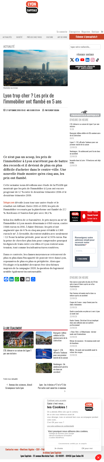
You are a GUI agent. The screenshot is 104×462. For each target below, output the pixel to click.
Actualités (7, 37)
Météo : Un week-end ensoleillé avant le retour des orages (83, 351)
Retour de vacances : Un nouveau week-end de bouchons (85, 342)
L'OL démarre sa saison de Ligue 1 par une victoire (17, 352)
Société (19, 37)
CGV (38, 449)
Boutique (95, 31)
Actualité (15, 379)
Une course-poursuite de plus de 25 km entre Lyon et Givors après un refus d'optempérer (84, 284)
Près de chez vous (34, 37)
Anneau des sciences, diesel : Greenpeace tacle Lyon (19, 386)
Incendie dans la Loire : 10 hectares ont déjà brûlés (85, 161)
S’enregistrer (74, 31)
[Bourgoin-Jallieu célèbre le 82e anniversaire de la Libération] (44, 343)
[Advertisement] (35, 134)
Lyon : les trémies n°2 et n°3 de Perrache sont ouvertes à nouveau (52, 386)
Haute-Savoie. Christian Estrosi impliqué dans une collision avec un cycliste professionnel (84, 322)
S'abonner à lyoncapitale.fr (87, 36)
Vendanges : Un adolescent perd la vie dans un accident (85, 152)
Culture (49, 37)
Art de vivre (62, 37)
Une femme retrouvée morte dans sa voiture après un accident (83, 294)
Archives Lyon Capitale (52, 452)
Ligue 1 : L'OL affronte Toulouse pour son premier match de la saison (84, 143)
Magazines (86, 31)
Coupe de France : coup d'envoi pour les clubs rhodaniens (83, 303)
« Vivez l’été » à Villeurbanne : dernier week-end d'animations (83, 333)
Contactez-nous (11, 449)
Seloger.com (8, 202)
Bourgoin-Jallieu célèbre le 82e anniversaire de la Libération (85, 134)
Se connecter (62, 31)
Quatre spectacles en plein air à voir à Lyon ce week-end (85, 312)
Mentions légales (27, 449)
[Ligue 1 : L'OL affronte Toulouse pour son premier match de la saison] (44, 357)
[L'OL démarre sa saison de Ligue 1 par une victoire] (18, 347)
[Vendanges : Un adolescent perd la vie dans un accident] (44, 372)
